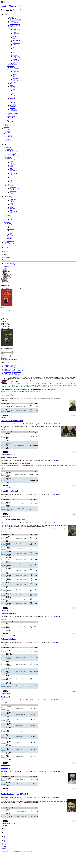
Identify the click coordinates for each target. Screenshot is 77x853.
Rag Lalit (15, 62)
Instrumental (12, 28)
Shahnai (14, 39)
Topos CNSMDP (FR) (15, 24)
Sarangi (14, 36)
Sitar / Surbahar (16, 40)
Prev (5, 829)
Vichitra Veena (16, 43)
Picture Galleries (10, 91)
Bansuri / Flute (16, 29)
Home (5, 14)
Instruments (12, 106)
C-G (14, 49)
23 (4, 843)
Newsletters (9, 136)
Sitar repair (12, 108)
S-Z (13, 53)
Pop (7, 125)
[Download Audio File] (3, 407)
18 (4, 836)
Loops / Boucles (13, 64)
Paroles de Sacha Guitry (9, 366)
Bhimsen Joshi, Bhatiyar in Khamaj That (13, 370)
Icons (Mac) (9, 112)
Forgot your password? (9, 263)
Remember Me (5, 257)
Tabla (14, 41)
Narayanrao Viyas (8, 395)
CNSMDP (6, 127)
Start (5, 828)
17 (4, 835)
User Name (4, 251)
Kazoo (14, 32)
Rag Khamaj (16, 60)
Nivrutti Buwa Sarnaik (9, 491)
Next (5, 844)
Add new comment (5, 454)
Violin (14, 44)
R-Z (14, 97)
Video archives (10, 66)
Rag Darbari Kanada (17, 57)
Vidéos (11, 118)
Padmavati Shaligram (9, 639)
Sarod (14, 37)
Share (74, 415)
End (5, 846)
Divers (8, 132)
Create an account (8, 266)
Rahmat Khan (6, 768)
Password (4, 254)
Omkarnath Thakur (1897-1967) (13, 520)
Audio (11, 117)
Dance (11, 85)
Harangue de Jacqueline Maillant (11, 374)
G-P (14, 95)
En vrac (8, 141)
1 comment (3, 487)
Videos (11, 123)
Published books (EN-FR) (16, 25)
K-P (14, 102)
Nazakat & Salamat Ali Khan (12, 421)
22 (4, 842)
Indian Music (7, 15)
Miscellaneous (7, 133)
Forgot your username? (9, 264)
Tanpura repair (13, 109)
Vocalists (12, 93)
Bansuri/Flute (16, 68)
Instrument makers (14, 110)
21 (4, 840)
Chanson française (11, 116)
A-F (14, 94)
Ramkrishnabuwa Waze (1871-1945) (14, 794)
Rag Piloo (15, 63)
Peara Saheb (5, 697)
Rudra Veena (16, 33)
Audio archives (10, 26)
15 (4, 832)
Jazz (8, 120)
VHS (14, 87)
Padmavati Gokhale (8, 613)
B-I (13, 101)
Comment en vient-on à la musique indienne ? (14, 368)
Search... (3, 288)
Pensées (8, 137)
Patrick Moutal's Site (11, 6)
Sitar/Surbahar (16, 78)
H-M (14, 51)
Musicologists (13, 105)
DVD (14, 90)
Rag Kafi (15, 59)
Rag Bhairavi (16, 56)
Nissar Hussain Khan (9, 457)
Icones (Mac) (10, 140)
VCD (14, 89)
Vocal (11, 45)
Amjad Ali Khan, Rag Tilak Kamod (12, 372)
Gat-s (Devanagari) (14, 22)
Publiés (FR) (13, 18)
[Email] (53, 398)
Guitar (14, 70)
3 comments (3, 417)
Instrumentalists (13, 98)
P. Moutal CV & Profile (12, 113)
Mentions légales (28, 851)
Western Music (7, 114)
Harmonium (15, 30)
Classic (8, 124)
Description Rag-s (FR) (15, 21)
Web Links (9, 135)
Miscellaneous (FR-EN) (15, 20)
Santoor (14, 34)
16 (4, 833)
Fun (4, 128)
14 (4, 831)
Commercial (12, 86)
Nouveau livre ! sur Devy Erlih (11, 365)
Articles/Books (10, 17)
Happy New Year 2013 (9, 373)
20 (4, 839)
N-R (14, 52)
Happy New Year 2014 (9, 369)
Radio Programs (13, 55)
